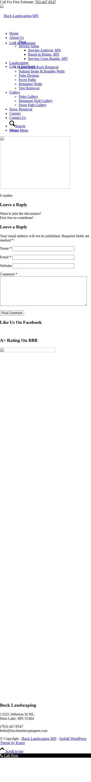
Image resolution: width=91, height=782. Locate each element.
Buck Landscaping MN (39, 739)
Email (5, 257)
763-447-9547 (45, 2)
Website (6, 266)
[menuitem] (50, 33)
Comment (8, 274)
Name (6, 248)
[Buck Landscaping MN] (19, 16)
